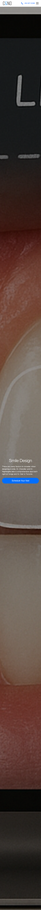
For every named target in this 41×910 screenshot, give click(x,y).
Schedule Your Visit (20, 480)
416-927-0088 (29, 3)
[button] (37, 3)
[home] (7, 3)
